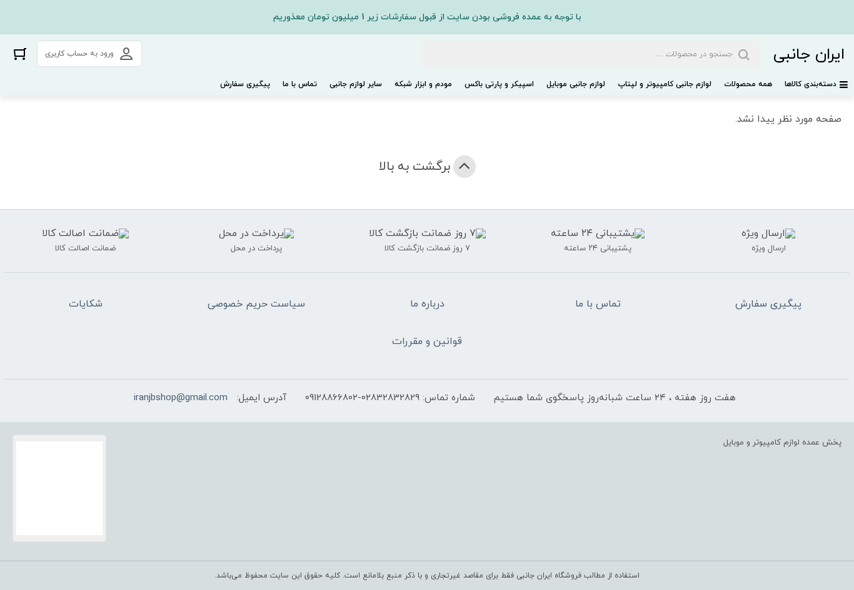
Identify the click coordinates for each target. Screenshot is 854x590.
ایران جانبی (809, 55)
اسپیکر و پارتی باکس (499, 84)
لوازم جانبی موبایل (575, 84)
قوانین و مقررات (427, 341)
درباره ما (427, 304)
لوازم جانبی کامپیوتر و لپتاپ (664, 84)
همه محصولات (748, 84)
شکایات (86, 304)
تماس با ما (300, 84)
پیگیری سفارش (245, 84)
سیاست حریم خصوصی (256, 304)
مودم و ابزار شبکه (423, 84)
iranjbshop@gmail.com (181, 398)
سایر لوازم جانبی (355, 84)
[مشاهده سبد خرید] (20, 53)
